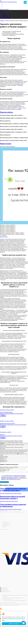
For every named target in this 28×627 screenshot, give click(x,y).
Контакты (5, 18)
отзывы (18, 84)
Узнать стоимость (4, 9)
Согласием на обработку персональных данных (13, 477)
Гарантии (5, 15)
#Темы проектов (17, 493)
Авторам (5, 521)
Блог (4, 527)
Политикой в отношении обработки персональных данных (13, 476)
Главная (2, 20)
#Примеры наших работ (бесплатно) (9, 501)
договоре (19, 109)
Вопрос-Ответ (6, 16)
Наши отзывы (5, 143)
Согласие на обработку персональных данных (14, 600)
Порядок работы (6, 112)
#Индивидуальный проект (6, 493)
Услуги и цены (6, 523)
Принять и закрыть (14, 623)
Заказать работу (4, 236)
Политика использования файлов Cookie (13, 597)
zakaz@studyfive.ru (12, 1)
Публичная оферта (7, 599)
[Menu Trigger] (25, 2)
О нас (4, 13)
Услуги (4, 14)
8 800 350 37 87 (3, 1)
